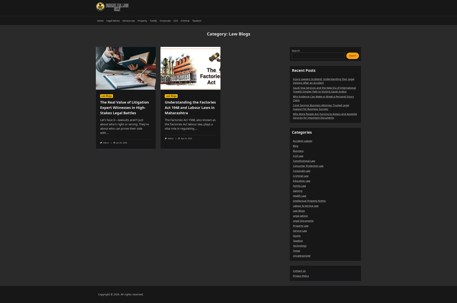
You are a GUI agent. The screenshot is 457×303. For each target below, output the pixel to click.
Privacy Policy (301, 276)
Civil (176, 20)
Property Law (300, 225)
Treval (296, 250)
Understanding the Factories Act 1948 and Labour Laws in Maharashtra (190, 107)
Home (100, 20)
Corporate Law (301, 171)
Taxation (196, 20)
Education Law (301, 181)
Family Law (299, 186)
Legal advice (300, 215)
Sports (297, 235)
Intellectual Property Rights (309, 200)
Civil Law (298, 156)
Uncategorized (301, 255)
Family (153, 20)
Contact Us (299, 271)
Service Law (128, 20)
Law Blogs (106, 95)
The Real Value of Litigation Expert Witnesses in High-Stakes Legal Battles (124, 107)
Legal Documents (303, 220)
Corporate (165, 20)
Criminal (185, 20)
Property (142, 20)
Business (298, 151)
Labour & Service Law (305, 205)
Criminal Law (300, 176)
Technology (300, 245)
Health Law (299, 195)
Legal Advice (113, 20)
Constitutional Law (304, 161)
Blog (295, 146)
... (108, 133)
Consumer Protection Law (308, 166)
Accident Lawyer (302, 141)
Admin (106, 143)
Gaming (297, 190)
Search (296, 50)
